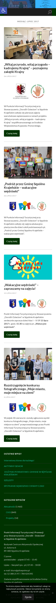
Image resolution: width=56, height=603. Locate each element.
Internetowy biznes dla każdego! (19, 460)
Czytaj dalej (11, 133)
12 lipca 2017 (10, 293)
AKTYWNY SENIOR (13, 466)
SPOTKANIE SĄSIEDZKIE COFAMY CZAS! (24, 486)
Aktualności (9, 506)
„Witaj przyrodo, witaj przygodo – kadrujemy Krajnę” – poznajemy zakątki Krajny (27, 68)
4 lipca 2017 (9, 397)
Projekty (10, 518)
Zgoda (28, 597)
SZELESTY (9, 480)
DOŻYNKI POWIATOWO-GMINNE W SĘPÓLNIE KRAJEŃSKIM (28, 473)
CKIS (8, 512)
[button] (3, 10)
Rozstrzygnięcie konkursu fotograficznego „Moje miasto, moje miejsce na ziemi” (24, 388)
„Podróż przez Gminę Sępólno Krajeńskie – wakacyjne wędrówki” (24, 187)
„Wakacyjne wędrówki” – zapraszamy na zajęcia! (21, 286)
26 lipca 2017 (10, 76)
